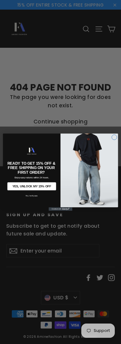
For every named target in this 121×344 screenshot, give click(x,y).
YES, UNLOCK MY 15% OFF (31, 186)
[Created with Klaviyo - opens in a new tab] (60, 209)
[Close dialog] (114, 137)
